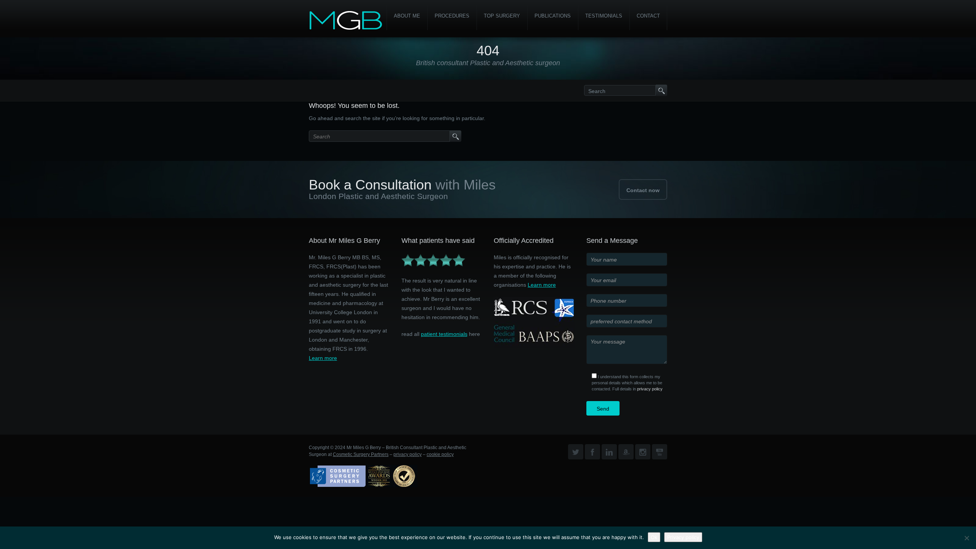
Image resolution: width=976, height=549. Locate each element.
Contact (648, 16)
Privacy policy (683, 537)
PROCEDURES (452, 16)
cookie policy (440, 454)
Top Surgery (502, 16)
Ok (654, 537)
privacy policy (650, 389)
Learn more (323, 358)
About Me (407, 16)
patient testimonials (444, 334)
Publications (553, 16)
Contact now (643, 190)
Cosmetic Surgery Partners (360, 454)
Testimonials (603, 16)
